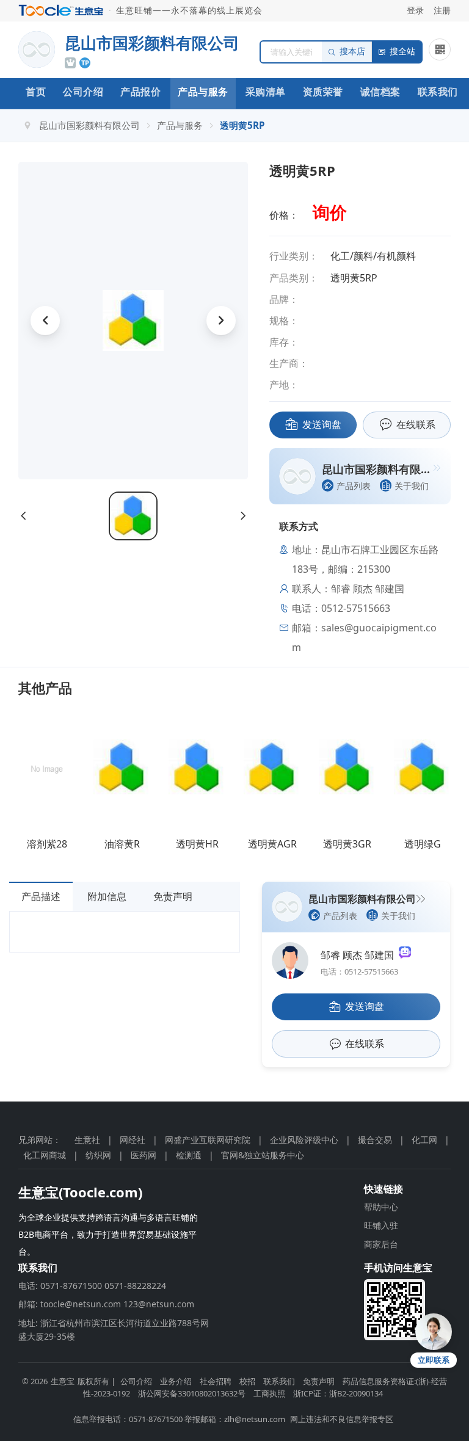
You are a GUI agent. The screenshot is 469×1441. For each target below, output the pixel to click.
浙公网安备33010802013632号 (191, 1393)
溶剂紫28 (47, 844)
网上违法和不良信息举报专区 (341, 1419)
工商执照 (269, 1393)
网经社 (132, 1139)
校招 (247, 1381)
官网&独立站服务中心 (262, 1155)
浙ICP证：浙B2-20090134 (338, 1393)
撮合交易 (375, 1139)
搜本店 (352, 51)
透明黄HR (197, 844)
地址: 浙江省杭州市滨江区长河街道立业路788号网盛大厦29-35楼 (113, 1329)
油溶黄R (122, 844)
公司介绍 (83, 91)
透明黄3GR (347, 844)
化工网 (424, 1139)
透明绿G (422, 844)
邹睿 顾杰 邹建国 (360, 955)
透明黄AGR (272, 844)
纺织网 (98, 1155)
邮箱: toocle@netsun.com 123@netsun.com (106, 1304)
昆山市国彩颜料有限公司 (89, 125)
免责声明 (172, 896)
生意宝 (63, 1381)
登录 (415, 10)
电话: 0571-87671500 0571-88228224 (92, 1285)
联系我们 (438, 91)
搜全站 (402, 51)
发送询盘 (321, 424)
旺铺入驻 (381, 1225)
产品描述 (40, 896)
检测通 (189, 1155)
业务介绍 (176, 1381)
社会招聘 (215, 1381)
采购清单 (265, 91)
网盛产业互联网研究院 (207, 1139)
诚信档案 (380, 91)
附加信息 (106, 896)
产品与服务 (203, 91)
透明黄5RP (242, 125)
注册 (442, 10)
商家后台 (381, 1244)
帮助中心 (381, 1207)
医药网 (143, 1155)
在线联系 (415, 424)
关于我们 (411, 486)
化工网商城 (44, 1155)
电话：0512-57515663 (359, 971)
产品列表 (353, 486)
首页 (36, 91)
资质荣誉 (323, 91)
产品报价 (140, 91)
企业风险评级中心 (304, 1139)
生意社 (87, 1139)
